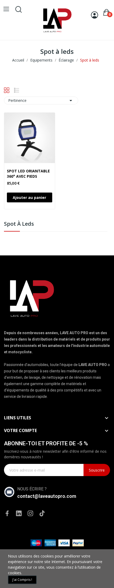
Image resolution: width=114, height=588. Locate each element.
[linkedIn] (19, 513)
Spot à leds (19, 224)
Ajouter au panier (29, 197)
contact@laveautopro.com (46, 496)
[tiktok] (42, 513)
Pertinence (41, 100)
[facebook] (7, 513)
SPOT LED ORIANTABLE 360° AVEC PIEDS (28, 173)
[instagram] (30, 513)
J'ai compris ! (22, 579)
